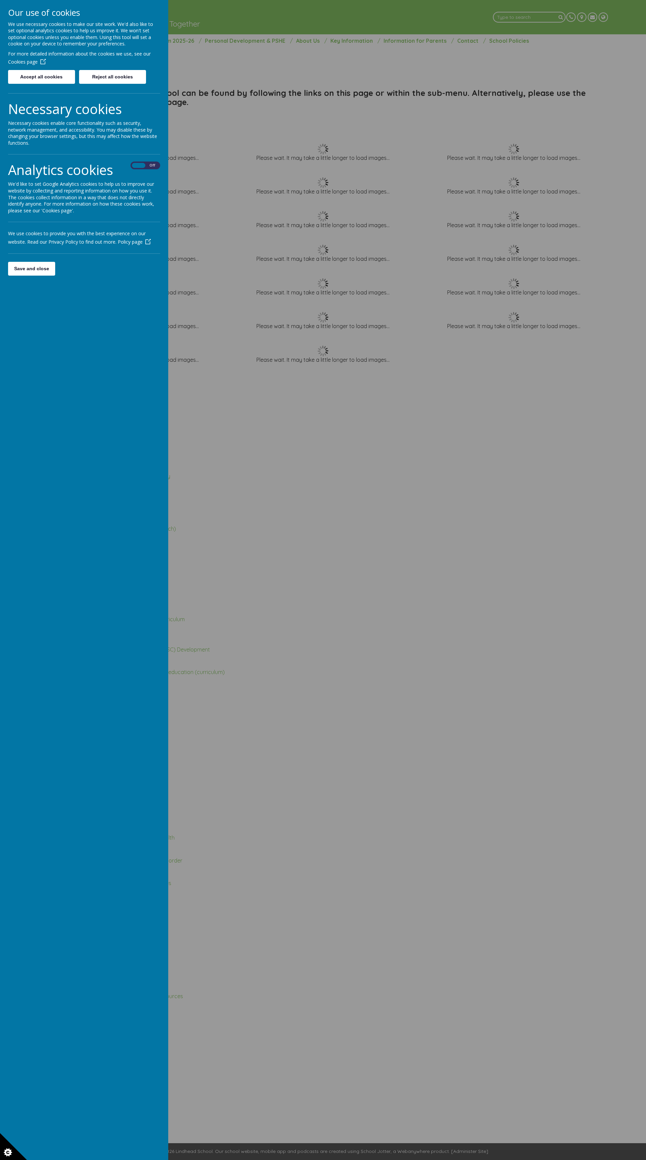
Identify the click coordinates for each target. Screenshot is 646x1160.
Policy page (130, 242)
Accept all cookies (41, 76)
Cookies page (23, 62)
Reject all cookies (112, 76)
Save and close (31, 268)
